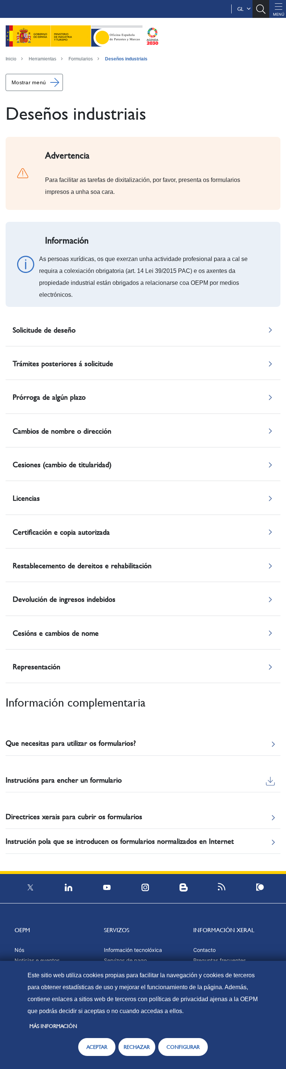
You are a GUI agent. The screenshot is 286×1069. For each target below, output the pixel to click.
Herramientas (42, 59)
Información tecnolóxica (133, 950)
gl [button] (242, 9)
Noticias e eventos (37, 960)
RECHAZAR (137, 1047)
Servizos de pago (125, 960)
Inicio (11, 59)
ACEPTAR (96, 1047)
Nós (19, 950)
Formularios (81, 59)
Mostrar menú (29, 82)
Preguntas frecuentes (219, 960)
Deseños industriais (126, 59)
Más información (53, 1026)
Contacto (204, 950)
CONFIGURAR (183, 1047)
